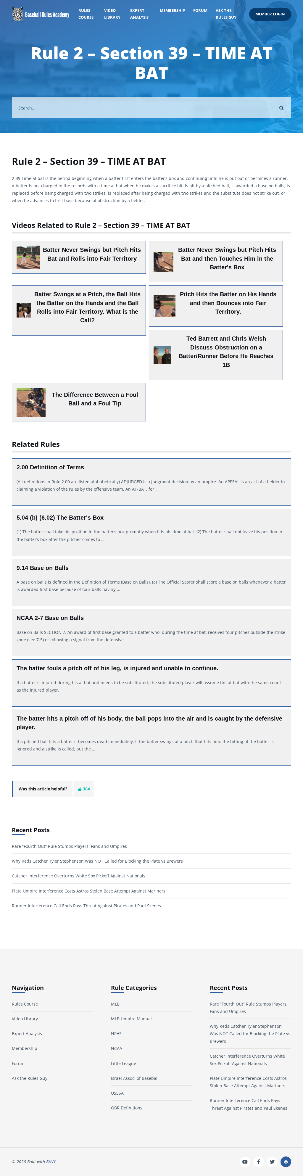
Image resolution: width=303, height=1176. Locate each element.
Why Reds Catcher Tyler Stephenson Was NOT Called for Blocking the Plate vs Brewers (97, 861)
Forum (200, 10)
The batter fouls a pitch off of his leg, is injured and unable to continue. (117, 668)
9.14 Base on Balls (43, 568)
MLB (115, 1004)
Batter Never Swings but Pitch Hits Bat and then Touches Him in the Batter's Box (227, 258)
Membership (172, 10)
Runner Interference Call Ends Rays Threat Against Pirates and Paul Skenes (86, 905)
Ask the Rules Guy (226, 14)
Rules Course (86, 14)
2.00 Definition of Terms (50, 467)
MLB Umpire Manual (131, 1019)
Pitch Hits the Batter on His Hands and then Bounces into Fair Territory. (228, 303)
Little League (123, 1063)
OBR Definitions (126, 1108)
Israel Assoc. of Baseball (135, 1078)
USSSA (117, 1093)
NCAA (116, 1048)
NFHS (116, 1033)
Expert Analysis (139, 14)
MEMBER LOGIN (270, 14)
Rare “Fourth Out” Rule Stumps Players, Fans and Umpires (69, 846)
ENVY (51, 1161)
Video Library (112, 14)
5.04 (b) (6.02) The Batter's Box (60, 517)
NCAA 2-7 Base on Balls (50, 618)
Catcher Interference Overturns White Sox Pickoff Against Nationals (78, 876)
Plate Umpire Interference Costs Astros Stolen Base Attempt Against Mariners (88, 891)
